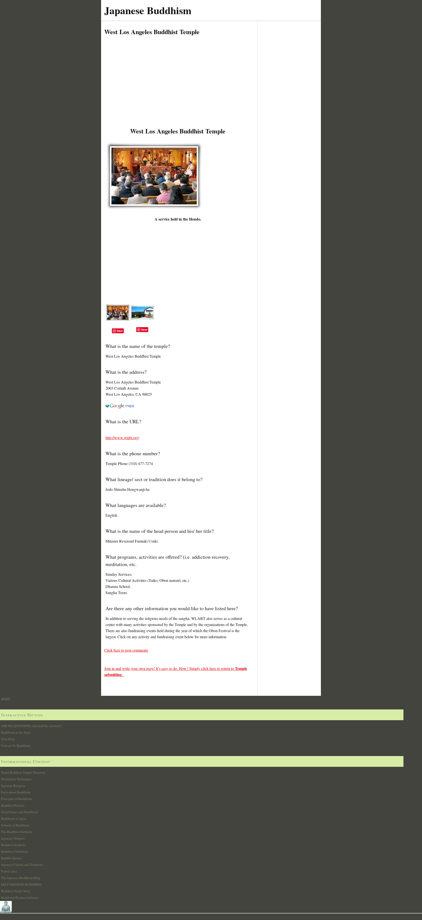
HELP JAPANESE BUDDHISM (21, 884)
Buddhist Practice (12, 805)
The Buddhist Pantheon (16, 831)
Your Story (8, 739)
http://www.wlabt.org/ (122, 437)
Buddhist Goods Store (15, 891)
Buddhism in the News (16, 732)
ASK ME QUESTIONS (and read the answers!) (31, 726)
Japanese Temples (12, 838)
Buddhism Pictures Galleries (19, 897)
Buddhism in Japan (13, 818)
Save (120, 331)
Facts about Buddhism (16, 792)
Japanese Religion (13, 785)
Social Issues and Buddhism (19, 812)
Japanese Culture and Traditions (22, 864)
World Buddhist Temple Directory (23, 772)
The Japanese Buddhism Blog (20, 878)
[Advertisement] (177, 89)
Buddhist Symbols (13, 845)
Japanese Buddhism (147, 10)
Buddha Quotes (11, 858)
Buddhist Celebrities (14, 851)
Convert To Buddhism (15, 745)
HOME (5, 699)
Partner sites (9, 871)
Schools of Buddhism (15, 825)
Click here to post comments (126, 650)
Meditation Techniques (16, 779)
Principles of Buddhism (16, 799)
